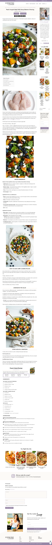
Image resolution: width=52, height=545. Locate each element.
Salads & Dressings (14, 7)
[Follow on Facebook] (45, 0)
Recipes (27, 3)
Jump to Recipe (23, 13)
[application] (20, 100)
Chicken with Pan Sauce (10, 467)
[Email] (21, 16)
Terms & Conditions (32, 543)
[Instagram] (18, 16)
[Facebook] (16, 16)
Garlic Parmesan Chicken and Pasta (31, 468)
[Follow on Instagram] (42, 0)
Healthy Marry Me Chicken (41, 468)
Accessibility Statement (39, 543)
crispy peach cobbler (9, 119)
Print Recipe (16, 13)
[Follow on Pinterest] (46, 0)
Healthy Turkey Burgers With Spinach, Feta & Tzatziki (42, 102)
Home (6, 7)
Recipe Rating (7, 489)
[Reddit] (25, 16)
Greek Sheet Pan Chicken (47, 57)
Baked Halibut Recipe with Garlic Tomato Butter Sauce (21, 468)
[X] (23, 16)
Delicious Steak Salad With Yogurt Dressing (47, 88)
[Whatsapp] (20, 16)
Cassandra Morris (23, 11)
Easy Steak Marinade (42, 69)
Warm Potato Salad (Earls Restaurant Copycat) (47, 71)
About (40, 3)
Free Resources (32, 3)
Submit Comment (9, 507)
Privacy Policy (27, 543)
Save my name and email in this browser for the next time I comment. (16, 505)
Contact (43, 3)
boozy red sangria (17, 119)
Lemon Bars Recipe (47, 100)
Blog (37, 3)
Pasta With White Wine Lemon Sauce (42, 58)
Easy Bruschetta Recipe (42, 87)
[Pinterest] (15, 16)
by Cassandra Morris (16, 369)
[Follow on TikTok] (43, 0)
